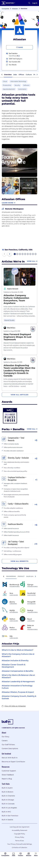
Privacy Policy (19, 837)
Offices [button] (21, 75)
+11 (35, 544)
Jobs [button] (15, 75)
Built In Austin (7, 788)
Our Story (5, 737)
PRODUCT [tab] (21, 576)
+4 (35, 504)
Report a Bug (7, 779)
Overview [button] (8, 75)
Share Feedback (8, 775)
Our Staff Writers (8, 745)
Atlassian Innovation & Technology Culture (17, 687)
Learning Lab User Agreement (19, 827)
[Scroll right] (37, 74)
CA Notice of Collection (19, 847)
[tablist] (19, 576)
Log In (34, 3)
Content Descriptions (10, 748)
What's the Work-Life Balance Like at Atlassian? (18, 676)
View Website (13, 65)
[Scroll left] (2, 74)
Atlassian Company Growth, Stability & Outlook (19, 697)
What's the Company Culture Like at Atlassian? (18, 655)
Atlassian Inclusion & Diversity (15, 660)
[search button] (29, 3)
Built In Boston (7, 792)
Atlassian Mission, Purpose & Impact (18, 692)
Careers (4, 741)
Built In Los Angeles (9, 808)
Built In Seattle (7, 820)
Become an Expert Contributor (13, 762)
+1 (36, 479)
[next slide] (9, 254)
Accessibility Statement (19, 830)
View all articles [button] (19, 395)
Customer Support (9, 771)
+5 (36, 440)
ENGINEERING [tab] (11, 576)
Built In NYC (6, 812)
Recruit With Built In (9, 758)
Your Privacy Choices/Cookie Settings (19, 844)
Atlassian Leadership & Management (18, 682)
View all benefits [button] (19, 561)
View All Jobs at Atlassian (15, 706)
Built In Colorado (8, 804)
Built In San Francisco (10, 816)
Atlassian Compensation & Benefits (17, 671)
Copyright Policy (19, 834)
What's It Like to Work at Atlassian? (17, 650)
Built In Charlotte (8, 796)
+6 (36, 525)
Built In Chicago (8, 800)
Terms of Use (19, 840)
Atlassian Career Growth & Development (13, 666)
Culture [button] (29, 75)
